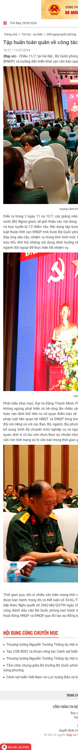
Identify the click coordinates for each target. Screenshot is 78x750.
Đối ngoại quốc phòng (61, 34)
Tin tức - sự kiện (32, 34)
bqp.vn (71, 735)
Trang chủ (10, 34)
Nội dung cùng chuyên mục (30, 632)
